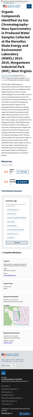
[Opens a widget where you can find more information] (24, 414)
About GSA (4, 386)
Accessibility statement (9, 389)
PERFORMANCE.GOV (7, 361)
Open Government (10, 359)
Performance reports (8, 401)
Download (23, 182)
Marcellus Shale (11, 214)
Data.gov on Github (18, 361)
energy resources (12, 234)
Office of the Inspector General (11, 398)
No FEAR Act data (7, 395)
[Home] (11, 6)
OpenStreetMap (19, 324)
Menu (29, 6)
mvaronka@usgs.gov (10, 275)
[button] (6, 308)
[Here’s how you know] (16, 2)
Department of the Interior (9, 77)
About (2, 359)
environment (10, 238)
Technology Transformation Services (14, 381)
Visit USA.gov (6, 413)
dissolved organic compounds (15, 230)
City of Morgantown (12, 210)
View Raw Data (8, 343)
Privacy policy (5, 404)
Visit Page (23, 172)
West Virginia (10, 222)
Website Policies (20, 359)
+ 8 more (17, 243)
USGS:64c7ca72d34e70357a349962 (16, 218)
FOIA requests (6, 392)
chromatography (12, 226)
